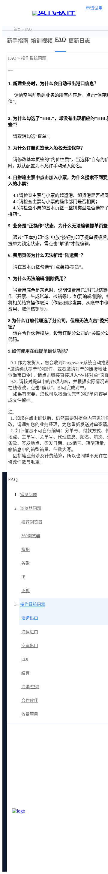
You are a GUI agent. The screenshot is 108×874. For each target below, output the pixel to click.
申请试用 (94, 8)
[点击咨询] (27, 823)
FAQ (28, 29)
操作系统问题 (33, 58)
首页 (17, 29)
